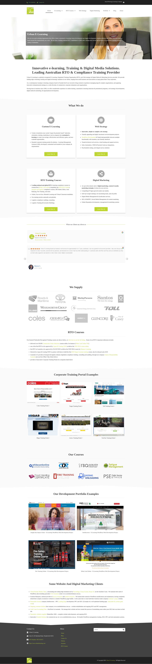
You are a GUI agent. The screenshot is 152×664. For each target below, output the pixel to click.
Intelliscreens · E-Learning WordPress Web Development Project (100, 532)
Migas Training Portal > (43, 438)
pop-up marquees (57, 596)
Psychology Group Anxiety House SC (84, 591)
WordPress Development (89, 137)
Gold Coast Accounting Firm (38, 609)
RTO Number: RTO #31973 (36, 639)
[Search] (123, 629)
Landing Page (62, 601)
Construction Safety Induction (51, 343)
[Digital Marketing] (101, 173)
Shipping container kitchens (38, 606)
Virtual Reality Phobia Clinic (38, 591)
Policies (63, 641)
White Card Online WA (82, 343)
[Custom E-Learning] (50, 120)
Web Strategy (82, 10)
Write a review (47, 240)
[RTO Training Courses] (50, 173)
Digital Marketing (95, 10)
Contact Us (63, 638)
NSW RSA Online (64, 187)
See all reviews (39, 240)
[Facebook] (123, 2)
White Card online (44, 187)
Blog (114, 10)
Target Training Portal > (76, 406)
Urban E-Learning (110, 660)
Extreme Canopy (113, 598)
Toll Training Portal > (109, 406)
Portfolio (105, 10)
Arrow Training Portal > (76, 438)
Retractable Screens (35, 601)
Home (49, 10)
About (121, 10)
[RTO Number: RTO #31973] (27, 639)
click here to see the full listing (76, 340)
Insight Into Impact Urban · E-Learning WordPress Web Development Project (52, 532)
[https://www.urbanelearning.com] (27, 643)
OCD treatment (54, 594)
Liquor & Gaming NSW (60, 346)
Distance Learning (86, 349)
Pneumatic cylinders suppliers (38, 614)
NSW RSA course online (81, 346)
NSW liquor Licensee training (80, 352)
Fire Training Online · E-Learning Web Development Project (51, 571)
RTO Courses (70, 10)
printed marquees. (70, 596)
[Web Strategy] (101, 120)
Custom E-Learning (51, 126)
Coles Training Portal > (43, 406)
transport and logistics (38, 189)
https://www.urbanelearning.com (37, 643)
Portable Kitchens (41, 617)
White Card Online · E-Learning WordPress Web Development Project (100, 571)
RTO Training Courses (51, 180)
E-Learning (57, 10)
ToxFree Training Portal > (109, 438)
